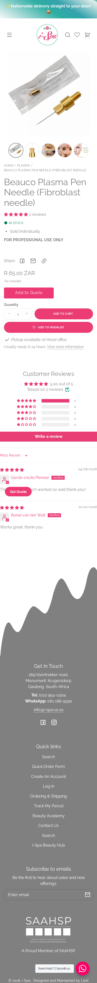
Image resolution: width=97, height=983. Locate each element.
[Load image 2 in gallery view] (32, 150)
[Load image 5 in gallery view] (81, 150)
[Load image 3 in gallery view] (48, 150)
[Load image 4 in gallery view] (64, 150)
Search (48, 756)
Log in (48, 786)
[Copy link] (44, 260)
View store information (65, 347)
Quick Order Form (48, 766)
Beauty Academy (49, 815)
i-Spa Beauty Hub (48, 845)
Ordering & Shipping (48, 796)
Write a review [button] (48, 436)
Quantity (11, 305)
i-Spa (27, 980)
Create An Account (48, 776)
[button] (67, 34)
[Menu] (9, 34)
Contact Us (48, 825)
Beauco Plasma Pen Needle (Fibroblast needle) (45, 170)
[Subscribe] (87, 894)
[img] (12, 469)
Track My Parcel (48, 806)
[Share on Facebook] (22, 260)
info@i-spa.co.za (48, 709)
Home (8, 165)
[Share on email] (33, 260)
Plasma (23, 165)
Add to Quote (29, 292)
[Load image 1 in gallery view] (15, 150)
